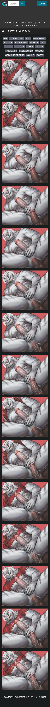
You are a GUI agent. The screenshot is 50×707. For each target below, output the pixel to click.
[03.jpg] (25, 163)
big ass (8, 47)
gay (5, 38)
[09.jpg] (25, 417)
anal (28, 38)
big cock (19, 47)
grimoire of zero (14, 55)
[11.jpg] (25, 501)
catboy (39, 51)
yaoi (43, 42)
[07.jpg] (25, 332)
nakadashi (11, 51)
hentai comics (27, 23)
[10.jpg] (25, 459)
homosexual (16, 38)
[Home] (3, 31)
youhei (30, 55)
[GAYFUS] (3, 3)
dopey (40, 55)
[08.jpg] (25, 375)
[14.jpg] (25, 628)
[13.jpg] (25, 586)
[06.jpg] (25, 290)
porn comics (11, 23)
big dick (8, 42)
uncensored (26, 51)
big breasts (21, 42)
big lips (40, 47)
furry (30, 47)
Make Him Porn (29, 26)
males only (39, 38)
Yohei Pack (24, 31)
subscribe (20, 697)
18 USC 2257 (40, 697)
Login (42, 4)
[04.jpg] (25, 206)
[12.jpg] (25, 543)
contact (8, 697)
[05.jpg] (25, 248)
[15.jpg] (25, 670)
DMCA (30, 697)
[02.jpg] (25, 121)
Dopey (11, 31)
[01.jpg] (25, 79)
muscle (34, 42)
